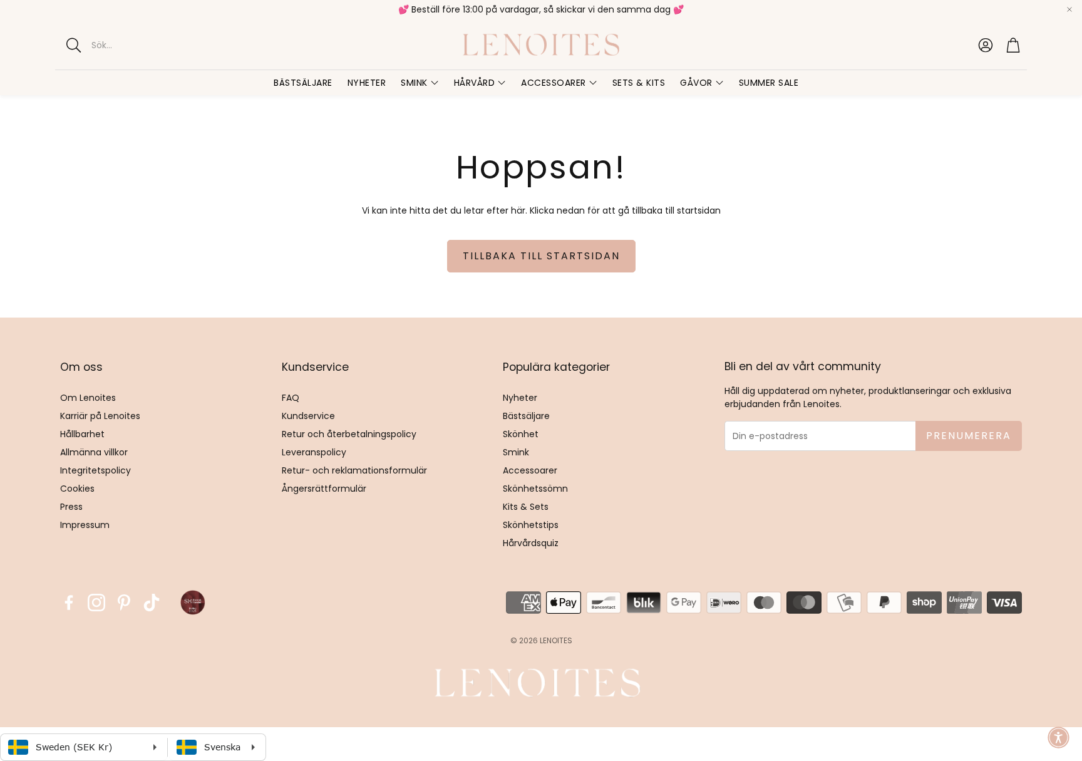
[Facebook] (69, 602)
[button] (165, 45)
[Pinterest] (124, 602)
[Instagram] (96, 602)
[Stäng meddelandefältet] (1069, 9)
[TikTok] (151, 602)
